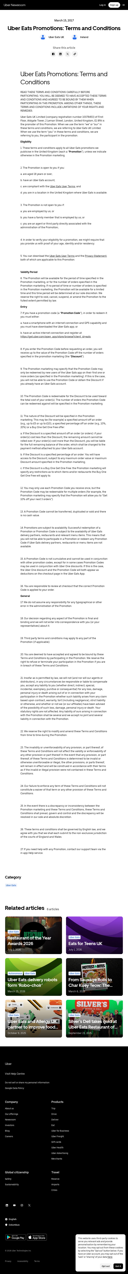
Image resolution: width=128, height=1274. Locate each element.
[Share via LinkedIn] (60, 54)
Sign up (114, 5)
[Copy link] (75, 54)
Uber (8, 1064)
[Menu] (123, 5)
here (110, 1257)
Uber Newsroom (14, 5)
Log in (102, 5)
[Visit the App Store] (37, 1237)
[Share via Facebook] (53, 54)
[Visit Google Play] (16, 1237)
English (13, 1219)
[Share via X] (67, 54)
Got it (118, 1266)
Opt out (106, 1266)
